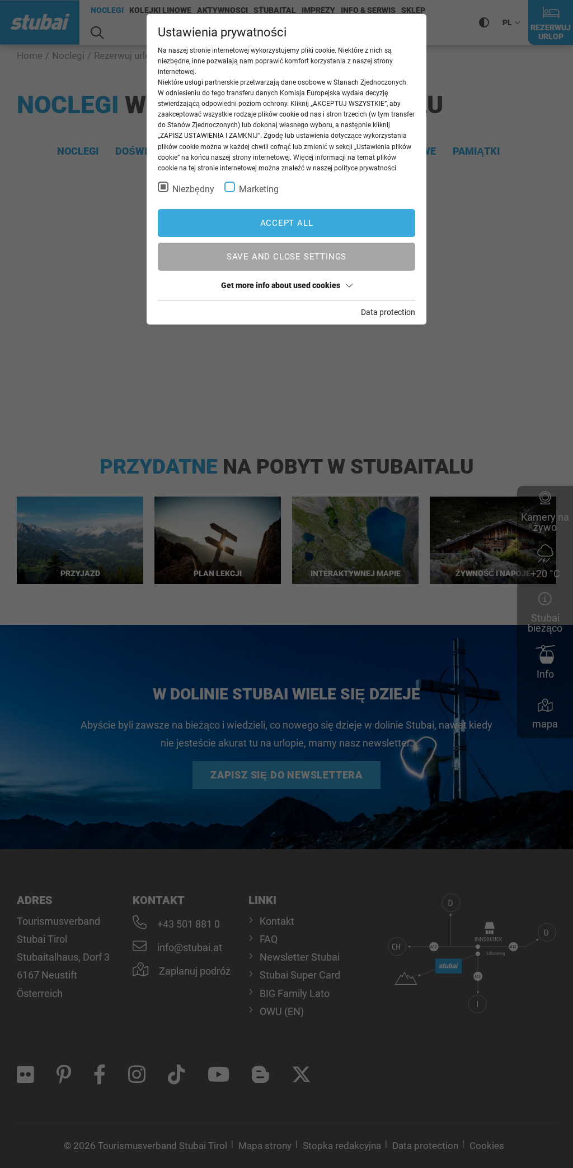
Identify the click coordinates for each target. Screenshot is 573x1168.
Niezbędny (193, 189)
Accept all (286, 223)
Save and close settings (286, 257)
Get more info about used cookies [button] (280, 285)
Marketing (259, 189)
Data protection (388, 312)
